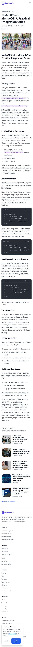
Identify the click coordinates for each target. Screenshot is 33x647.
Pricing (3, 573)
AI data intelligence (7, 540)
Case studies (5, 582)
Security (3, 609)
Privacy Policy (12, 634)
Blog (2, 576)
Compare (4, 579)
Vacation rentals (6, 537)
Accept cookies (16, 641)
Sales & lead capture (7, 534)
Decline (7, 641)
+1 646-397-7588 (6, 624)
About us (4, 600)
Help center (5, 588)
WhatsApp (4, 551)
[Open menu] (30, 3)
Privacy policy (5, 606)
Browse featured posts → (9, 501)
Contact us (4, 612)
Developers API (6, 591)
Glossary (4, 585)
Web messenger (6, 554)
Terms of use (5, 603)
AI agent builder (6, 564)
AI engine (4, 561)
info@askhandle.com (7, 621)
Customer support (7, 531)
